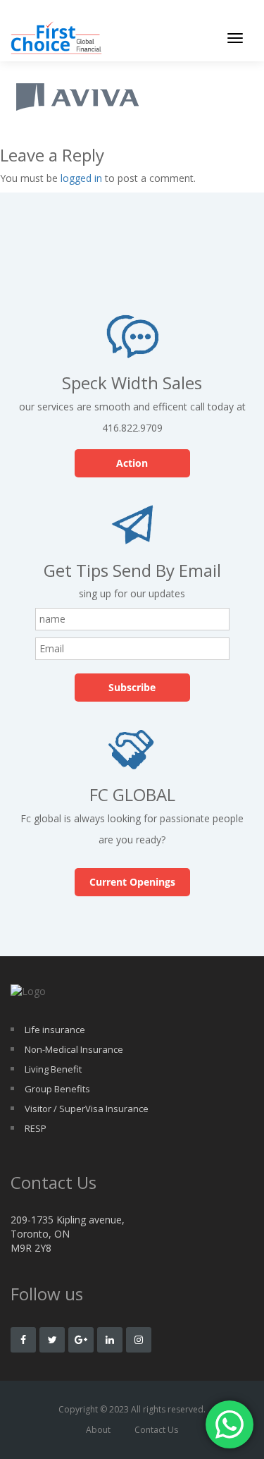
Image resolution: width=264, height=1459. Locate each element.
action (132, 463)
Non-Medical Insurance (74, 1049)
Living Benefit (53, 1069)
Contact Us (156, 1430)
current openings (132, 882)
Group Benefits (57, 1088)
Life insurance (55, 1029)
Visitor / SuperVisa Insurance (87, 1108)
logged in (81, 178)
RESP (35, 1128)
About (98, 1430)
